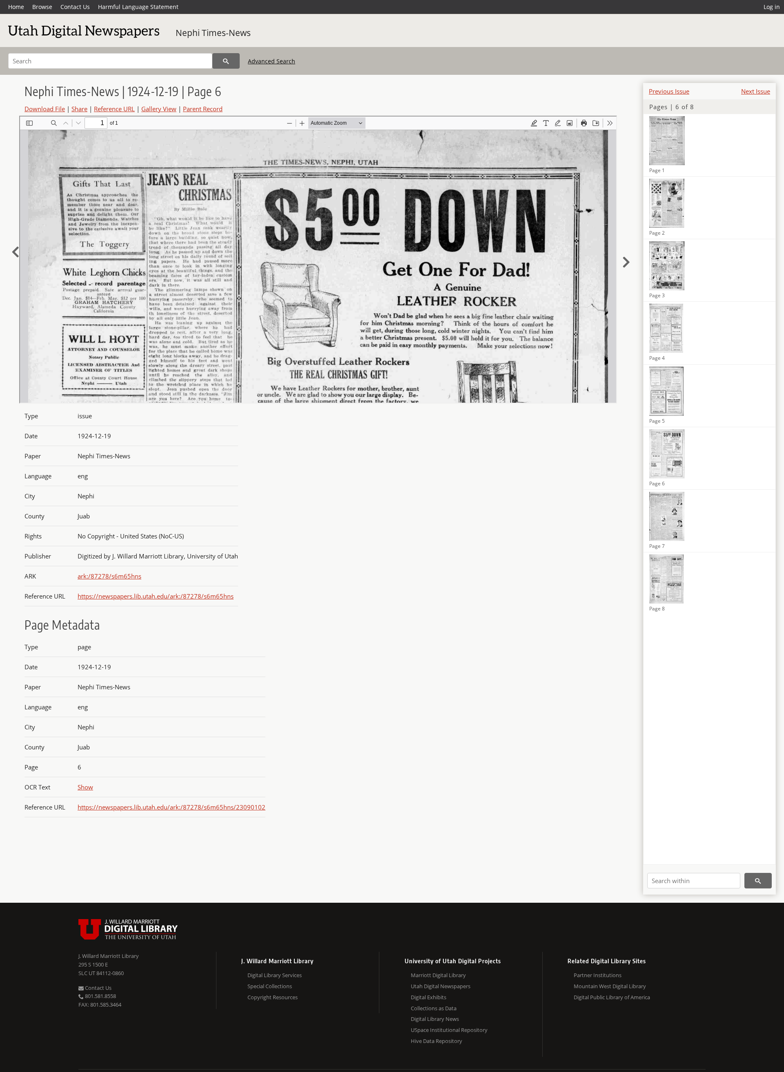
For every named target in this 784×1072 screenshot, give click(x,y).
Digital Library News (435, 1019)
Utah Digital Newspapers (440, 986)
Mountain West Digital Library (610, 986)
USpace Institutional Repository (449, 1030)
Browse (42, 7)
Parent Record (203, 109)
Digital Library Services (274, 975)
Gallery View (158, 109)
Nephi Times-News (213, 32)
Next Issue (755, 91)
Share (79, 109)
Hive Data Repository (436, 1041)
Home (16, 7)
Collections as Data (434, 1008)
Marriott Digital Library (438, 975)
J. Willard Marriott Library (108, 956)
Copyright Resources (272, 997)
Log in (772, 7)
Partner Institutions (597, 975)
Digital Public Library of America (612, 997)
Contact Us (75, 7)
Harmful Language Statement (138, 7)
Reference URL (114, 109)
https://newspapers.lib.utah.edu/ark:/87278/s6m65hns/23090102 (171, 807)
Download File (44, 109)
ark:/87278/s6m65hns (109, 576)
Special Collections (269, 986)
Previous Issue (669, 91)
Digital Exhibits (428, 997)
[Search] (226, 61)
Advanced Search (271, 61)
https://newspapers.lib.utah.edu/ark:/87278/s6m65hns (156, 596)
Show (85, 787)
